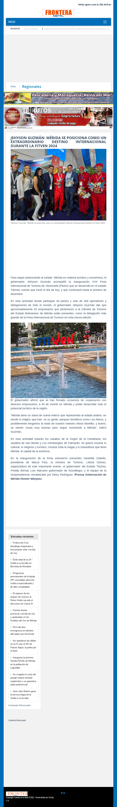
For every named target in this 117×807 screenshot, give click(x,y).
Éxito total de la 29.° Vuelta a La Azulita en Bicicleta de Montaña (21, 563)
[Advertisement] (58, 59)
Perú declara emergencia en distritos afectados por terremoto (22, 630)
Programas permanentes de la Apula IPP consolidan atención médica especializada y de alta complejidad (69, 29)
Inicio (11, 22)
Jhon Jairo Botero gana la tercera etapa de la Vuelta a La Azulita (23, 694)
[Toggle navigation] (105, 22)
